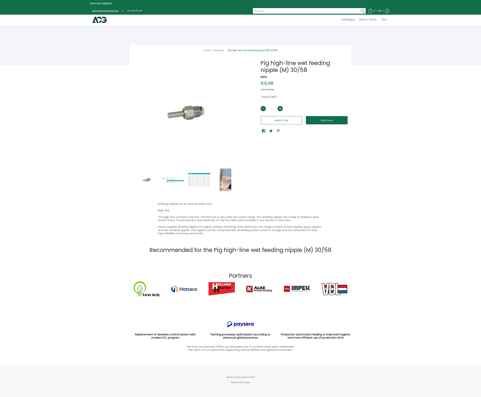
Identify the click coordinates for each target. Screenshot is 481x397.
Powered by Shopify (240, 382)
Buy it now (327, 120)
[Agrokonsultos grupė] (99, 20)
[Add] (280, 108)
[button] (375, 11)
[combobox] (306, 11)
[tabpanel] (240, 217)
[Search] (363, 11)
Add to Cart (281, 120)
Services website (101, 3)
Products (219, 50)
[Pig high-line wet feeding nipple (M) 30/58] (146, 180)
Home (207, 50)
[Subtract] (263, 108)
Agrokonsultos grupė (236, 377)
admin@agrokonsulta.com (105, 10)
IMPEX (264, 77)
